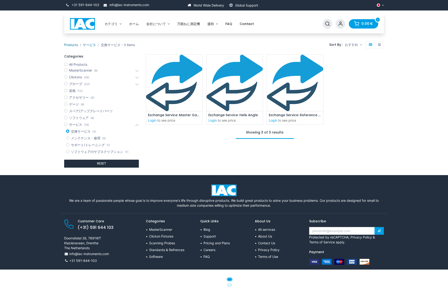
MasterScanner (160, 229)
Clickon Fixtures (161, 236)
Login (152, 120)
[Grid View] (370, 45)
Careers (209, 250)
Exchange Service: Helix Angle (233, 115)
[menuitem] (113, 24)
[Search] (327, 24)
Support (209, 236)
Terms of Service (322, 242)
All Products (78, 64)
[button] (353, 45)
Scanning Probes (162, 243)
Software (156, 257)
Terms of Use (268, 257)
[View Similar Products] (199, 94)
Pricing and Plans (216, 243)
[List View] (379, 45)
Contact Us (266, 243)
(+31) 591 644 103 (95, 227)
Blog (206, 229)
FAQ (206, 257)
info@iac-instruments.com (128, 5)
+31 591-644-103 (85, 5)
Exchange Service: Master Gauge (174, 115)
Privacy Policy (269, 250)
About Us (265, 236)
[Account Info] (340, 24)
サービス (89, 45)
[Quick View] (199, 62)
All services (266, 229)
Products (71, 45)
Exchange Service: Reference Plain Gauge (295, 115)
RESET (101, 163)
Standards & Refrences (166, 250)
